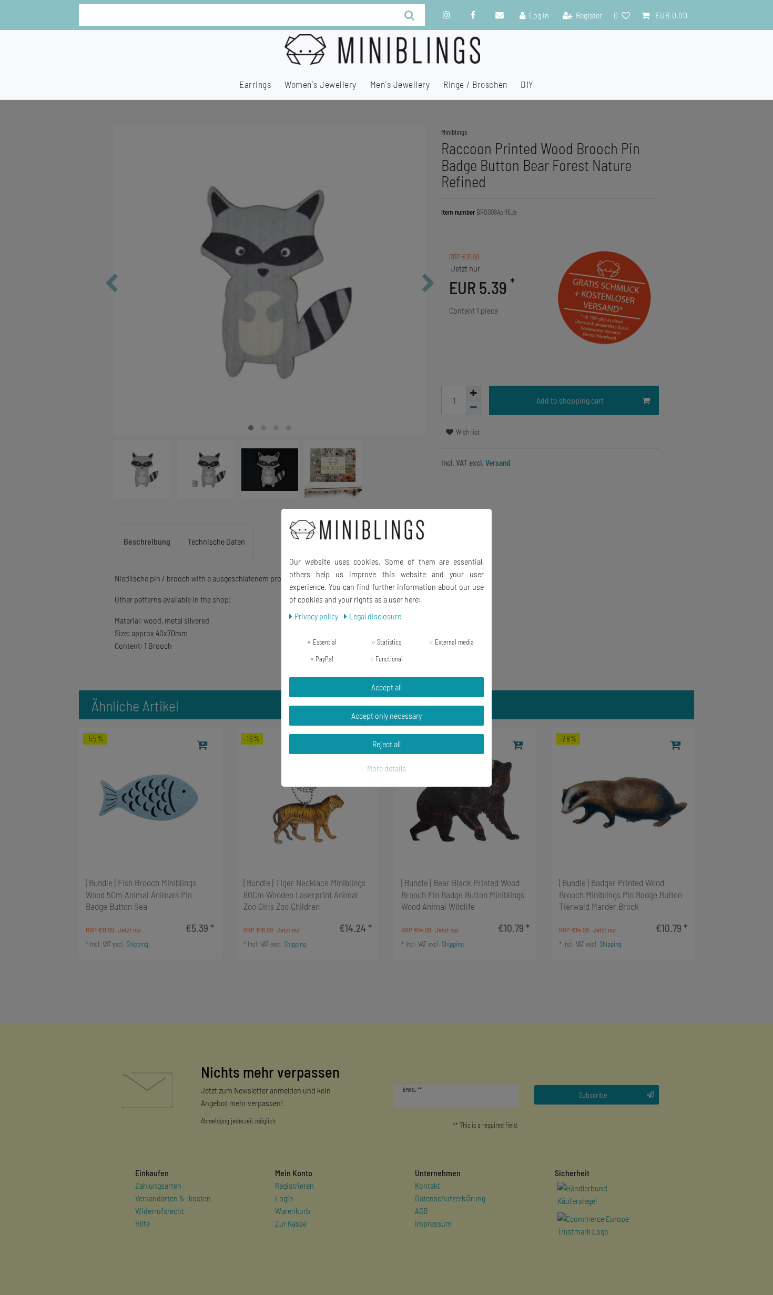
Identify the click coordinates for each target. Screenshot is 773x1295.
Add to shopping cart (570, 400)
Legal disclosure (375, 616)
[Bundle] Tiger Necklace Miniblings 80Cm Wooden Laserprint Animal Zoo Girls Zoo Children (304, 894)
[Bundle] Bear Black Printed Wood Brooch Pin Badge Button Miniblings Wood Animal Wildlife (462, 894)
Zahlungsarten (158, 1185)
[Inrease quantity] (473, 393)
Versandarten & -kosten (173, 1198)
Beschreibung (147, 541)
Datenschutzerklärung (450, 1198)
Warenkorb (292, 1211)
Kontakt (427, 1185)
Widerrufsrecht (159, 1211)
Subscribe (592, 1094)
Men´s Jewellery (400, 84)
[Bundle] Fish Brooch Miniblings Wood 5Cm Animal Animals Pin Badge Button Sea (141, 894)
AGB (421, 1211)
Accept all (386, 687)
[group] (150, 799)
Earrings (255, 84)
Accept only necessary (386, 715)
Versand (497, 462)
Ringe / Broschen (475, 84)
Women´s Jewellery (320, 84)
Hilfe (142, 1223)
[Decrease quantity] (473, 407)
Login (284, 1198)
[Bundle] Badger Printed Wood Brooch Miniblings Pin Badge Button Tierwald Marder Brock (620, 894)
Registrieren (294, 1185)
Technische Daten (216, 541)
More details (386, 768)
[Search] (409, 15)
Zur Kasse (291, 1223)
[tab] (147, 541)
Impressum (433, 1223)
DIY (527, 84)
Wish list (467, 431)
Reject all (386, 744)
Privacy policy (317, 616)
